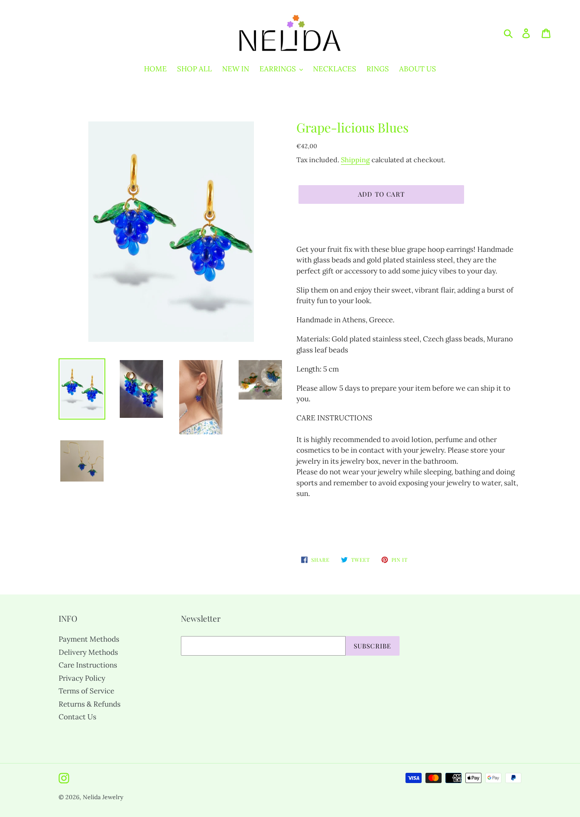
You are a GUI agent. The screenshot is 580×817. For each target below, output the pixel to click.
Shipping (355, 159)
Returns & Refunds (90, 704)
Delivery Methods (88, 652)
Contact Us (77, 716)
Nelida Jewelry (103, 797)
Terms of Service (86, 691)
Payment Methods (89, 639)
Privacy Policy (82, 678)
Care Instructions (88, 665)
